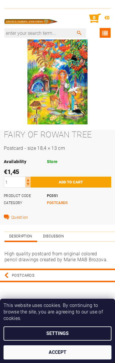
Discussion (53, 236)
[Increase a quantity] (28, 179)
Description (20, 236)
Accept (57, 352)
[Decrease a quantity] (28, 185)
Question (19, 217)
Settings (57, 333)
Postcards (57, 203)
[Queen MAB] (31, 18)
